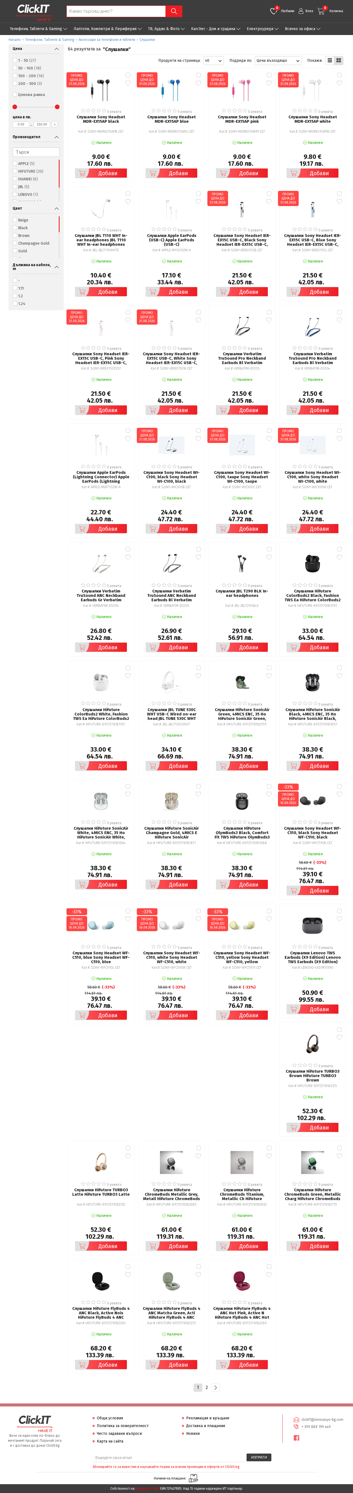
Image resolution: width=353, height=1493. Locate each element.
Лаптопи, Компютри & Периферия (105, 28)
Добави (107, 173)
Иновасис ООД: (147, 1489)
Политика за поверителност (123, 1425)
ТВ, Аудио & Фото (164, 28)
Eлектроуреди (260, 28)
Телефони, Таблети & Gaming (36, 28)
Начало (15, 39)
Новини (193, 1433)
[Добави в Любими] (127, 82)
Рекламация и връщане (207, 1418)
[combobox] (213, 60)
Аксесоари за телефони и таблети (107, 39)
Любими (285, 9)
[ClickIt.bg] (33, 12)
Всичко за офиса (300, 28)
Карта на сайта (110, 1441)
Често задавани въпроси (119, 1433)
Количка (333, 9)
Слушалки (147, 39)
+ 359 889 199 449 (316, 1427)
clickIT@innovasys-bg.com (322, 1419)
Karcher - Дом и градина (213, 28)
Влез (309, 11)
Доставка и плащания (205, 1425)
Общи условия (110, 1418)
